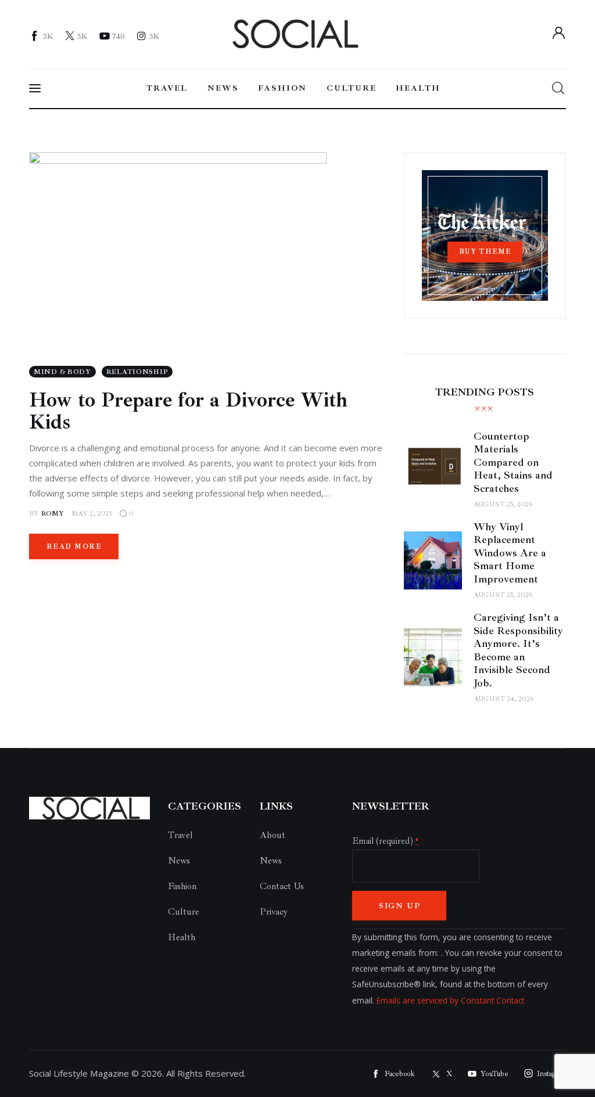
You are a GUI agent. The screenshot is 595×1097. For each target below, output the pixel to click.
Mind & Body (62, 372)
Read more (74, 546)
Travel (180, 835)
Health (181, 937)
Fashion (182, 886)
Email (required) (385, 841)
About (272, 835)
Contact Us (282, 886)
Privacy (274, 912)
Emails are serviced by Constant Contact (450, 1000)
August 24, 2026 (503, 699)
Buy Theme (485, 251)
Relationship (137, 372)
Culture (183, 912)
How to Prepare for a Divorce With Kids (188, 411)
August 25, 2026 (503, 504)
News (179, 860)
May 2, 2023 (91, 513)
